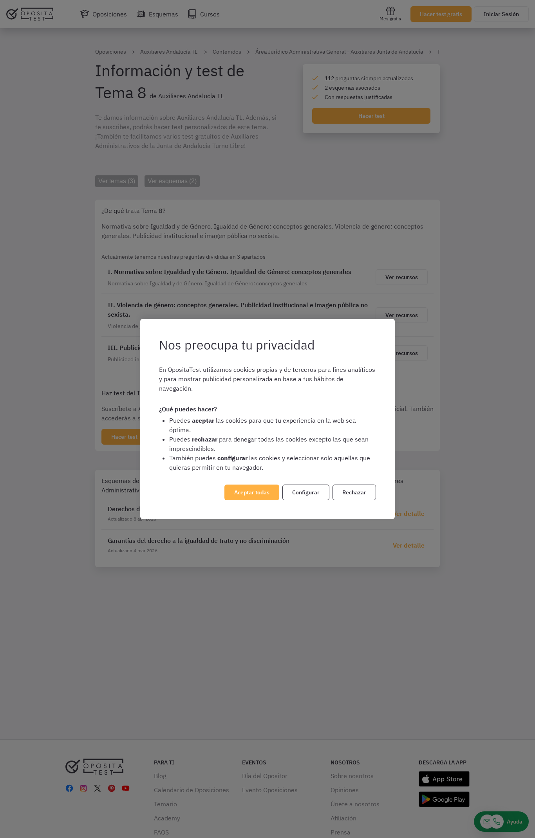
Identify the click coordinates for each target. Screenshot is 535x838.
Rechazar (354, 492)
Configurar (306, 492)
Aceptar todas (251, 492)
